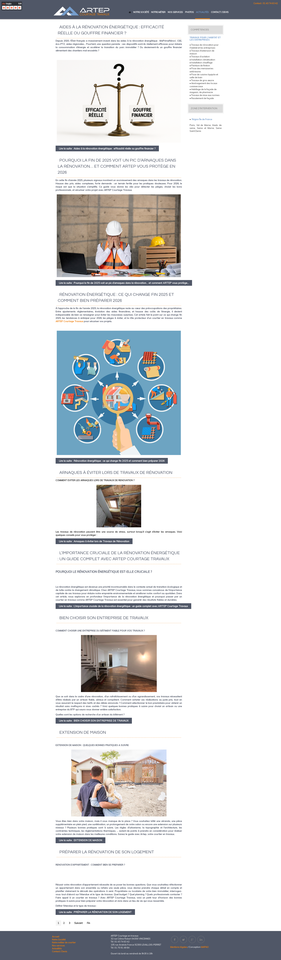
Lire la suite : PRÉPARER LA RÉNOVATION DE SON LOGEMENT (95, 912)
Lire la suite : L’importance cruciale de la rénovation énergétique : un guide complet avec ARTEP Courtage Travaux (123, 606)
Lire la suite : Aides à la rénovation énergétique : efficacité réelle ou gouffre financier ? (107, 148)
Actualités (57, 948)
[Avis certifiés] (11, 5)
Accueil (55, 936)
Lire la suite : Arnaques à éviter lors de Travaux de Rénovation (94, 541)
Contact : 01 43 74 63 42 (266, 3)
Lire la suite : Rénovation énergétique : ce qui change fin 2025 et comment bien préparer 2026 (112, 460)
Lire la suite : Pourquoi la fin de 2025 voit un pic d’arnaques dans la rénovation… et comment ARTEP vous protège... (124, 282)
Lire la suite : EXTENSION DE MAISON (80, 840)
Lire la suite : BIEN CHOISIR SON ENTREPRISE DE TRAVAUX (94, 720)
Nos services (58, 945)
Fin (88, 922)
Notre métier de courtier (64, 942)
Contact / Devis (59, 951)
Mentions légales (178, 947)
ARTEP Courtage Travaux (69, 321)
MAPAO (205, 947)
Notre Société (59, 939)
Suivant (78, 922)
